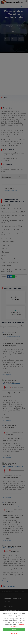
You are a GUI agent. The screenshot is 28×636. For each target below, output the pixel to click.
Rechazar (14, 633)
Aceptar (14, 629)
